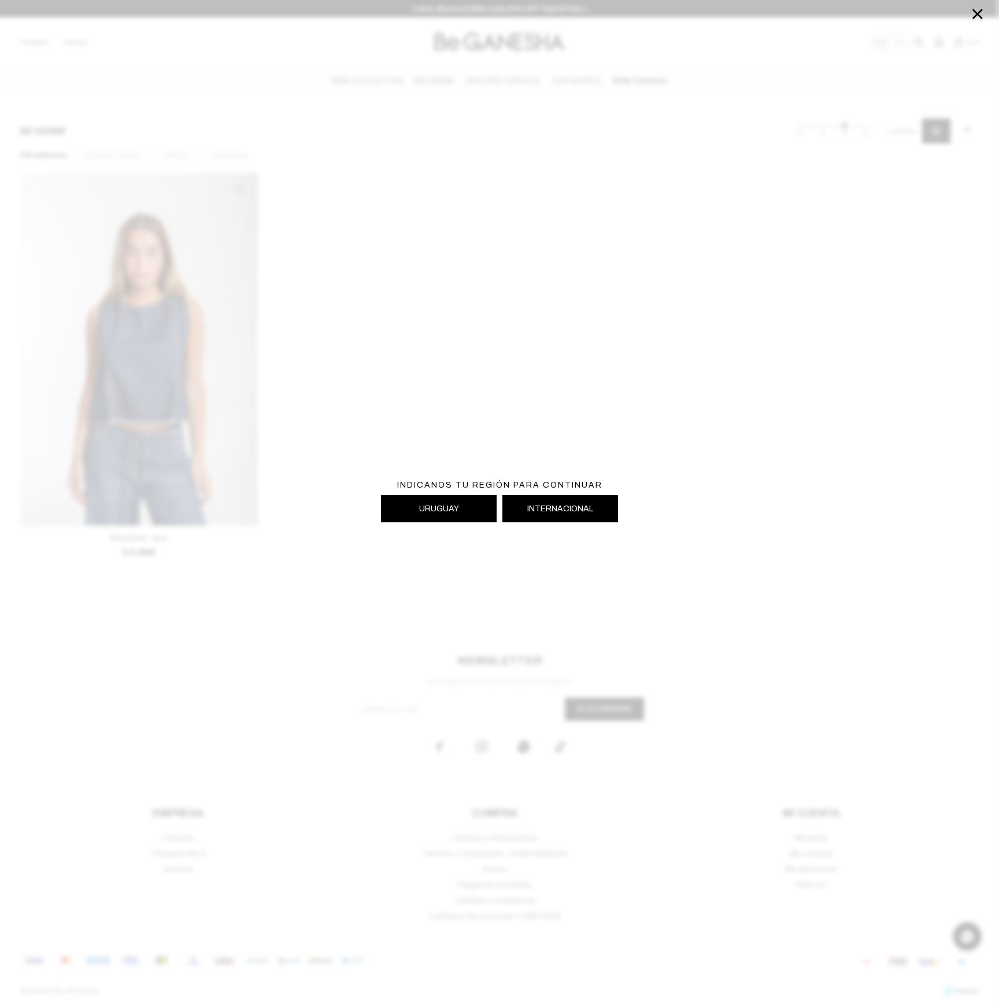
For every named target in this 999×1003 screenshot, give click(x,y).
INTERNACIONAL (560, 508)
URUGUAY (439, 508)
